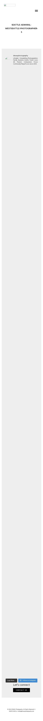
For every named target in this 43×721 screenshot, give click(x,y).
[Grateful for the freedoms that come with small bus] (21, 205)
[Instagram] (23, 706)
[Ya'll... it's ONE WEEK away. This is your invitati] (21, 541)
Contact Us (21, 690)
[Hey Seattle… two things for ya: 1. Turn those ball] (21, 277)
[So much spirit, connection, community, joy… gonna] (21, 476)
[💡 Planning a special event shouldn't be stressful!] (21, 426)
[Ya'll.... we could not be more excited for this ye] (21, 127)
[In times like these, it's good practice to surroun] (21, 634)
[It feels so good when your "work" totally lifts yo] (21, 363)
